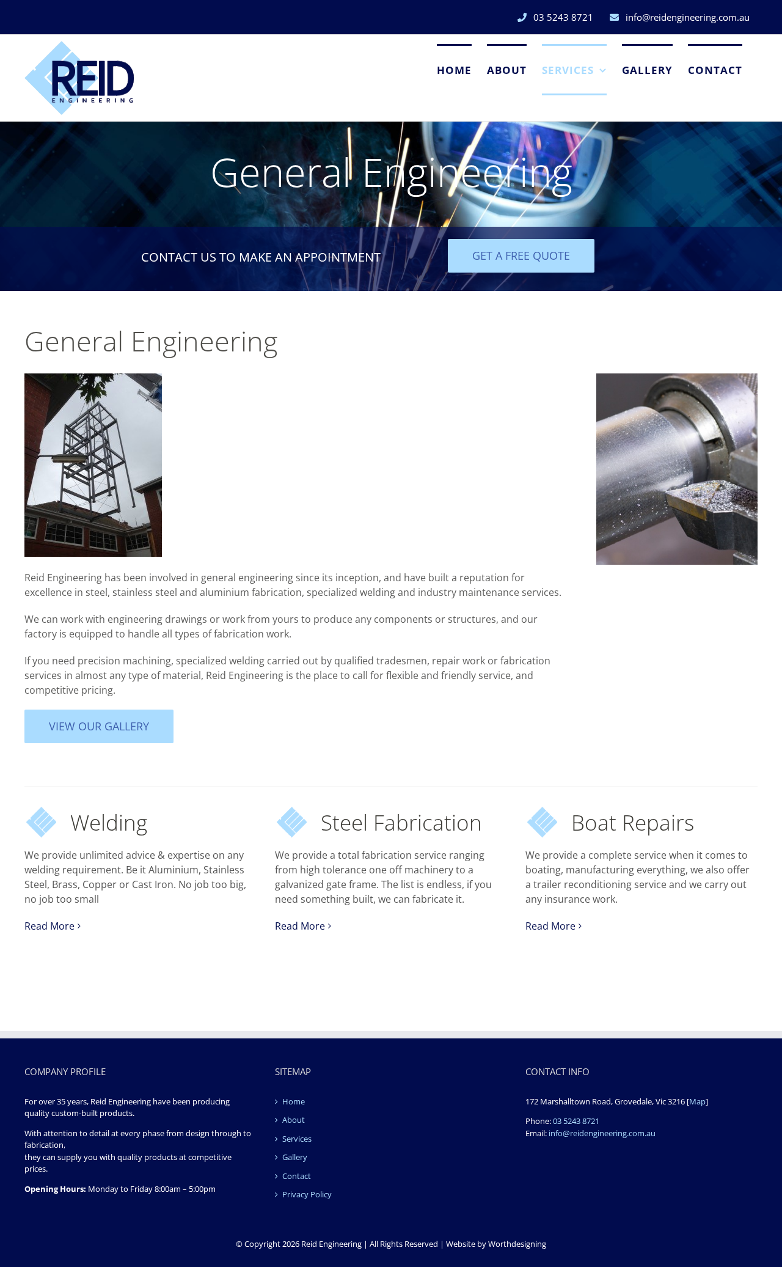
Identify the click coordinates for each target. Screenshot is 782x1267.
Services (297, 1138)
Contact (296, 1175)
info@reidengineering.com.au (602, 1133)
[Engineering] (93, 378)
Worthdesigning (517, 1243)
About (293, 1119)
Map (697, 1101)
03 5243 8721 (576, 1120)
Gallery (294, 1156)
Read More (49, 926)
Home (293, 1101)
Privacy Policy (307, 1194)
